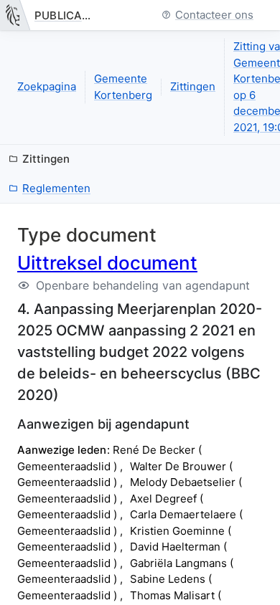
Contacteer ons (214, 15)
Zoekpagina (46, 86)
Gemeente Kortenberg (123, 87)
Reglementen (56, 188)
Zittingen (192, 86)
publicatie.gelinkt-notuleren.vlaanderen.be (66, 15)
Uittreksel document (107, 263)
